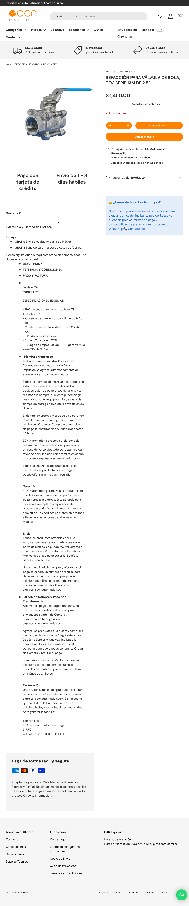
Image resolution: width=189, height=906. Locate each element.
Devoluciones (15, 854)
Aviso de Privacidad (63, 866)
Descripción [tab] (14, 213)
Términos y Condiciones (66, 873)
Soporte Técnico (17, 861)
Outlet (98, 30)
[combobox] (99, 16)
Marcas (118, 892)
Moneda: (147, 30)
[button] (181, 16)
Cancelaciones (16, 847)
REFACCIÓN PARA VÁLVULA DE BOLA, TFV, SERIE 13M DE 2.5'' (37, 64)
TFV (108, 71)
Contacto (13, 37)
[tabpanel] (50, 482)
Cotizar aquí (58, 839)
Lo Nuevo (57, 30)
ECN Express (21, 892)
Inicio (8, 64)
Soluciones (149, 892)
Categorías (103, 892)
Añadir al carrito (159, 125)
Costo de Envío (60, 858)
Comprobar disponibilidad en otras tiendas (137, 162)
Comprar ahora (144, 136)
